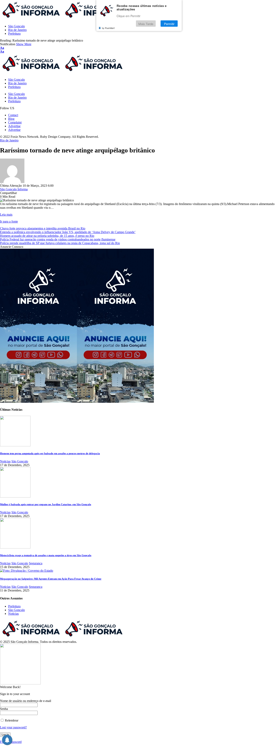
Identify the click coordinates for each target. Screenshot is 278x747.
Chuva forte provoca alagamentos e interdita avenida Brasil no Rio (42, 228)
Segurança (35, 563)
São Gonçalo (19, 461)
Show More (23, 44)
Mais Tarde (145, 24)
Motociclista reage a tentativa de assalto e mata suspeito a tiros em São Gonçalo (45, 555)
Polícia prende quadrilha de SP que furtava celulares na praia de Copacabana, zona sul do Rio (60, 243)
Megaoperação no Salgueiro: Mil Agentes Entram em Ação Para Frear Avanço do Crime (50, 578)
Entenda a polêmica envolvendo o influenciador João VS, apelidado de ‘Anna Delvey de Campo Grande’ (68, 232)
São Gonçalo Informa (14, 189)
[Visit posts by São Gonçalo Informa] (12, 182)
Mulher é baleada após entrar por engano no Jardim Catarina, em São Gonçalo (45, 504)
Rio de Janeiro (9, 140)
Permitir (169, 24)
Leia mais (6, 214)
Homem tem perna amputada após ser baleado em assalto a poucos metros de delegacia (50, 453)
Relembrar (11, 720)
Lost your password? (13, 727)
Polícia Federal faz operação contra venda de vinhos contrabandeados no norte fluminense (57, 239)
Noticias (5, 461)
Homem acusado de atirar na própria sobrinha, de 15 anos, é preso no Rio (47, 235)
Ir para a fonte (9, 221)
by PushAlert (108, 28)
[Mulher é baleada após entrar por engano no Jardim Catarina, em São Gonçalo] (15, 496)
